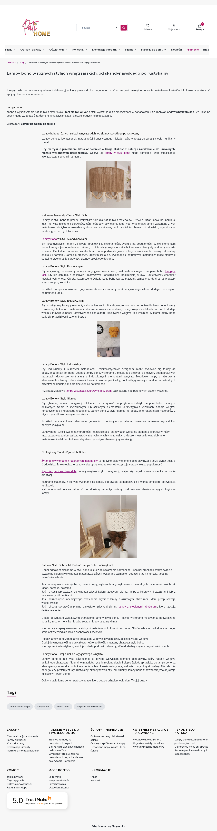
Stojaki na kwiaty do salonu (148, 743)
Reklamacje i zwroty (18, 746)
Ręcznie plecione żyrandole (59, 471)
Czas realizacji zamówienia (22, 736)
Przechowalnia (57, 783)
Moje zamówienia (59, 780)
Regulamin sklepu (17, 787)
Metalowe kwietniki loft (147, 739)
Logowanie (55, 776)
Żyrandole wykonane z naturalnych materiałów (69, 460)
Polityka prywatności (19, 783)
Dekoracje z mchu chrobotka (191, 746)
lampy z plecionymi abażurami (138, 606)
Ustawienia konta (59, 787)
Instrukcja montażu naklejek (23, 750)
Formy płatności (16, 739)
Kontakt (95, 780)
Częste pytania (15, 780)
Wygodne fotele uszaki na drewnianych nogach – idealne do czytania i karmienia (66, 757)
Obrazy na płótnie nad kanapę (108, 743)
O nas (94, 776)
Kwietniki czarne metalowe (148, 746)
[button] (124, 28)
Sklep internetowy (107, 826)
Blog (22, 62)
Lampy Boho (49, 239)
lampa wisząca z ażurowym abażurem (88, 390)
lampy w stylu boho (117, 152)
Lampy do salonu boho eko (38, 123)
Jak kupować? (15, 776)
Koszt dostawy (15, 743)
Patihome (11, 62)
